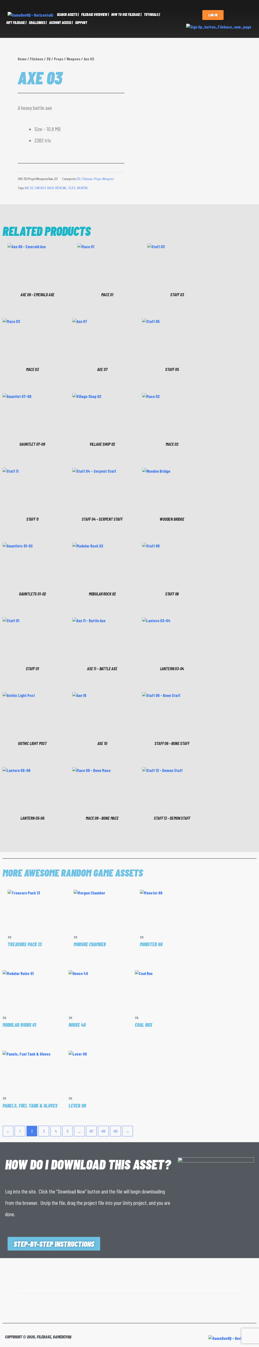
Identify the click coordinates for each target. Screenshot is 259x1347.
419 (115, 1131)
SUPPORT (81, 22)
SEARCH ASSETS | (68, 14)
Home (22, 59)
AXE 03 (29, 188)
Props (58, 59)
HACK (50, 188)
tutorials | (152, 14)
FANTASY (40, 188)
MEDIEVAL (61, 188)
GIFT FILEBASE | (16, 22)
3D (49, 59)
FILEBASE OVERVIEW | (95, 14)
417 (91, 1131)
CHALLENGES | (38, 22)
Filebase (36, 59)
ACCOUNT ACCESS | (61, 22)
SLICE (72, 188)
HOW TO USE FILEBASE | (126, 14)
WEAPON (82, 188)
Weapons (73, 59)
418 (103, 1131)
